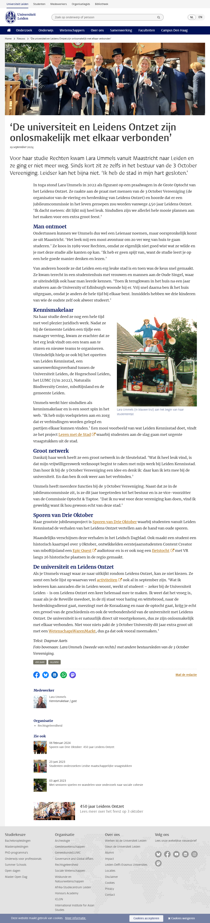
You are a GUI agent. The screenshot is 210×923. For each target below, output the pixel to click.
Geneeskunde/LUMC (68, 853)
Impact (109, 859)
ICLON (59, 899)
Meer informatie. (75, 918)
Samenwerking (121, 30)
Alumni (109, 853)
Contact (110, 895)
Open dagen (12, 871)
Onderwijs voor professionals (23, 859)
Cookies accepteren (146, 918)
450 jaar (40, 662)
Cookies (110, 883)
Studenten (39, 4)
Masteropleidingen (16, 847)
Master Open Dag (16, 877)
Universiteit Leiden (17, 4)
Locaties (110, 871)
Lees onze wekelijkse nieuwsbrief (176, 841)
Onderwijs (46, 30)
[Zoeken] (159, 17)
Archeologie (62, 841)
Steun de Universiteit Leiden (122, 847)
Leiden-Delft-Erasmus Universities (126, 865)
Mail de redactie (186, 675)
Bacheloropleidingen (18, 841)
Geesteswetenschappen (70, 847)
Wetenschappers (72, 30)
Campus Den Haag (174, 30)
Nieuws (21, 38)
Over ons (97, 30)
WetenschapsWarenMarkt (72, 631)
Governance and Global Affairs (74, 859)
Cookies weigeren (183, 918)
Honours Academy (66, 893)
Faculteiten (146, 30)
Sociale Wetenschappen (70, 871)
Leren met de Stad (74, 434)
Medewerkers (58, 4)
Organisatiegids (81, 4)
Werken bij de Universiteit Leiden (125, 841)
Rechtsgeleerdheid (50, 726)
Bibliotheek (101, 4)
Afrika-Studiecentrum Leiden (73, 887)
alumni (54, 662)
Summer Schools (15, 865)
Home (8, 38)
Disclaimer (111, 877)
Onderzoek (24, 30)
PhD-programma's (16, 853)
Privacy (109, 889)
